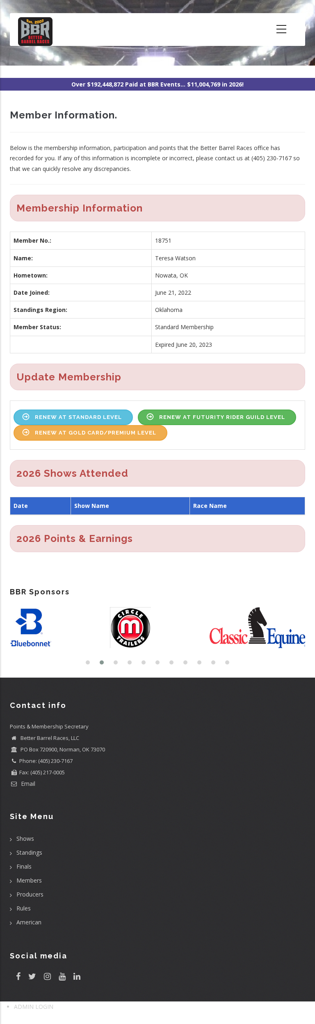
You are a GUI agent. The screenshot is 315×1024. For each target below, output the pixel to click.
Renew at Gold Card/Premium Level (95, 433)
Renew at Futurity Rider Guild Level (222, 417)
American (28, 922)
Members (29, 880)
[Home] (35, 29)
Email (27, 783)
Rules (23, 908)
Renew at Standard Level (78, 417)
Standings (29, 852)
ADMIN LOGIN (33, 1006)
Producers (29, 894)
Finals (24, 866)
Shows (25, 838)
